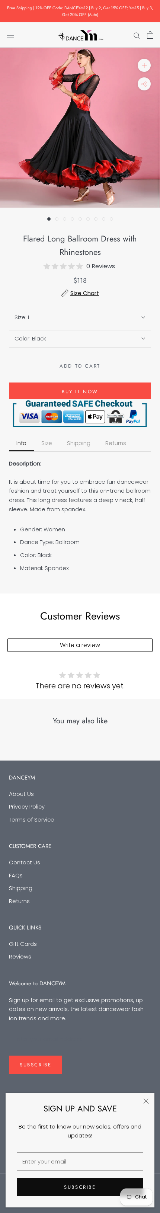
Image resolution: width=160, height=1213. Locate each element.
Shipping (20, 888)
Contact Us (24, 862)
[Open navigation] (10, 35)
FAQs (16, 875)
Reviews (20, 956)
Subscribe (80, 1187)
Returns (19, 901)
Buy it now (80, 391)
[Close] (146, 1101)
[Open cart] (150, 35)
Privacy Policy (27, 806)
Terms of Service (31, 819)
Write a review (80, 645)
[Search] (137, 35)
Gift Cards (23, 944)
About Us (21, 794)
